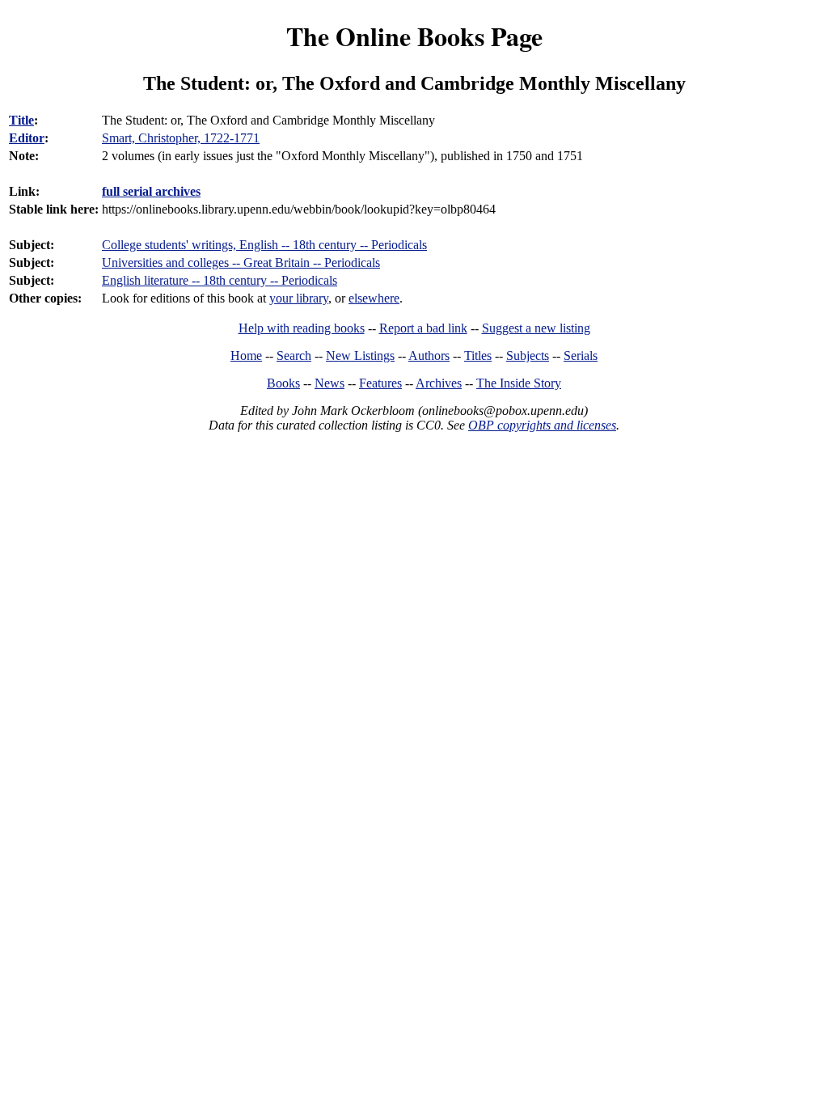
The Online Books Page (414, 36)
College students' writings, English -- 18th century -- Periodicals (264, 245)
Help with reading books (302, 328)
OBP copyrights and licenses (542, 425)
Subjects (527, 355)
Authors (429, 355)
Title (21, 120)
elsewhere (374, 298)
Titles (478, 355)
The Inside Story (518, 383)
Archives (439, 383)
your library (298, 298)
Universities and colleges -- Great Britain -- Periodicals (241, 262)
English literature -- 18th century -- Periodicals (219, 280)
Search (294, 355)
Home (246, 355)
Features (380, 383)
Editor (26, 138)
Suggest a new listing (536, 328)
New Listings (360, 355)
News (329, 383)
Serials (581, 355)
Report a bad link (423, 328)
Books (283, 383)
